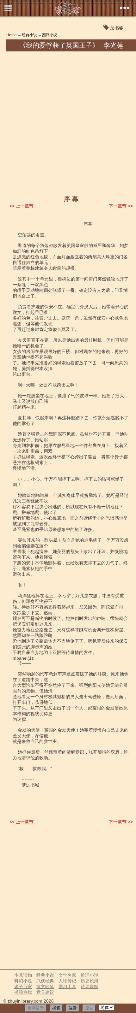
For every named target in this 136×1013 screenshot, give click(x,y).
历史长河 (89, 980)
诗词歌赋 (89, 986)
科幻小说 (23, 980)
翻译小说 (49, 35)
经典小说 (29, 35)
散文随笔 (45, 986)
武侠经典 (45, 980)
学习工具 (67, 986)
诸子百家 (23, 986)
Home (11, 35)
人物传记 (67, 980)
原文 (89, 1008)
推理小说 (89, 975)
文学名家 (67, 975)
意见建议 (45, 992)
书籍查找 (23, 992)
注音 (73, 1008)
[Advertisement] (68, 122)
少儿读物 (23, 975)
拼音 (56, 1008)
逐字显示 (36, 1008)
